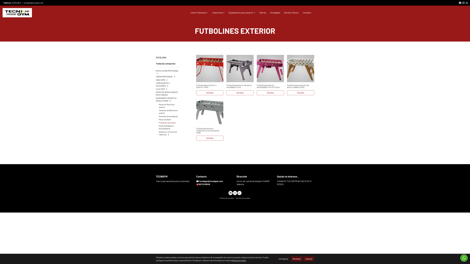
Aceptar (309, 259)
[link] (17, 12)
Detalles (209, 92)
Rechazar (297, 259)
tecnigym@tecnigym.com (33, 3)
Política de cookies (227, 198)
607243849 (16, 3)
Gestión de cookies (243, 198)
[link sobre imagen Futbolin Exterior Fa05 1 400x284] (209, 111)
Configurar (283, 259)
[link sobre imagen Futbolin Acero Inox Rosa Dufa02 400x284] (270, 68)
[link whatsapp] (467, 2)
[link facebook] (460, 2)
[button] (199, 13)
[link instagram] (463, 2)
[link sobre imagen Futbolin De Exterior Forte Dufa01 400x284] (240, 68)
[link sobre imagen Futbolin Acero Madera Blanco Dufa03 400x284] (300, 68)
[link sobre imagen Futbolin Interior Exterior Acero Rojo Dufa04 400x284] (209, 68)
